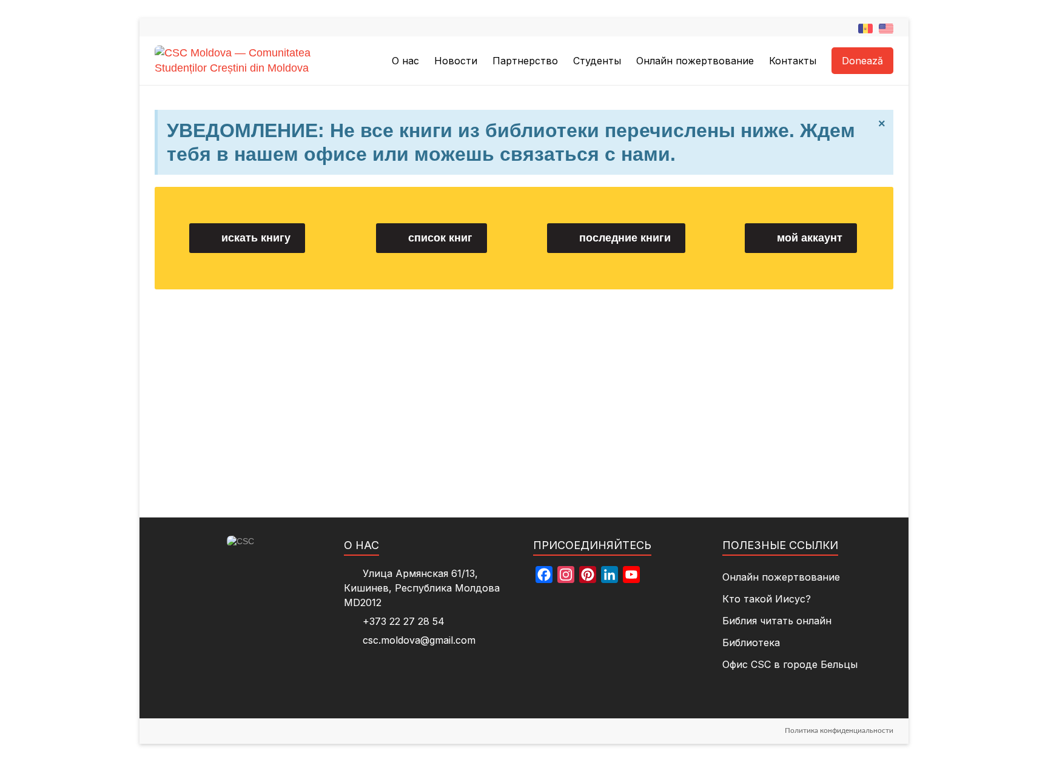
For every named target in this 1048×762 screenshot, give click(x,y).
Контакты (792, 61)
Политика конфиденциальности (839, 730)
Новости (455, 61)
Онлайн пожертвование (695, 61)
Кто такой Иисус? (766, 599)
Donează (862, 61)
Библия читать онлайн (776, 621)
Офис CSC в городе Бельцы (790, 664)
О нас (405, 61)
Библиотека (751, 642)
